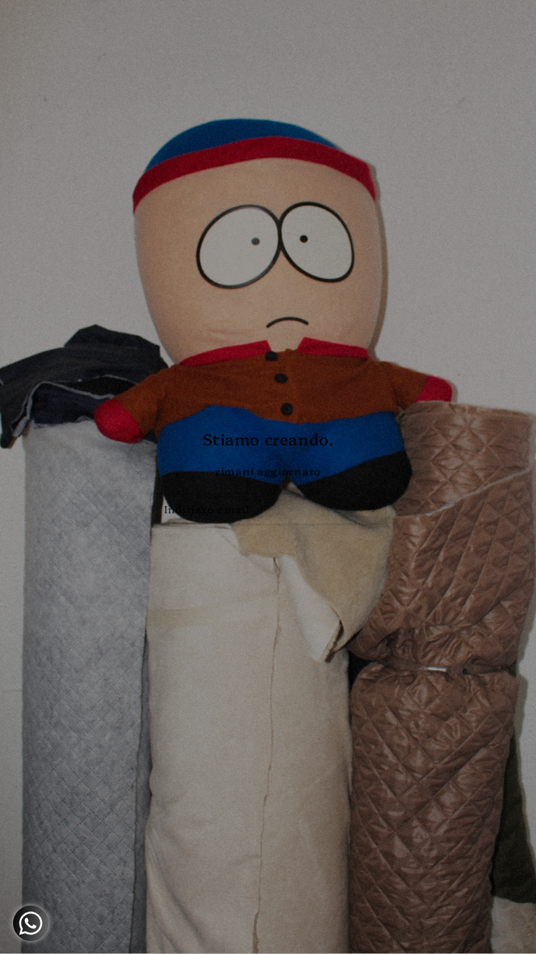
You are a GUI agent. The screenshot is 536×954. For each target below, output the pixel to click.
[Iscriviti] (370, 509)
